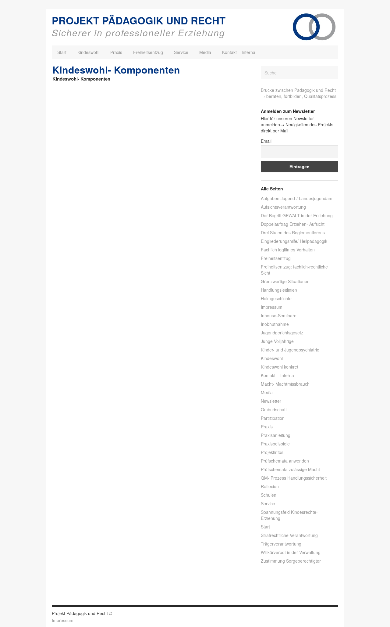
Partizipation (273, 418)
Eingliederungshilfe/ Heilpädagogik (294, 241)
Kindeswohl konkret (279, 367)
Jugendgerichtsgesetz (282, 333)
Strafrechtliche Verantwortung (289, 535)
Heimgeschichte (276, 298)
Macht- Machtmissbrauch (285, 384)
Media (205, 52)
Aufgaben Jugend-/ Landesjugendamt (297, 198)
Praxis (116, 52)
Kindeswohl (88, 52)
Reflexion (270, 486)
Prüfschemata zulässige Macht (290, 469)
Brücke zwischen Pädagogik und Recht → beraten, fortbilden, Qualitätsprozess (298, 93)
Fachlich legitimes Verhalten (288, 250)
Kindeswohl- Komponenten (81, 78)
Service (181, 52)
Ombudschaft (274, 409)
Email (266, 141)
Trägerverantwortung (281, 544)
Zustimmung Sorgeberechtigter (291, 561)
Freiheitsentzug (148, 52)
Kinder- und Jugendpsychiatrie (290, 350)
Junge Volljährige (277, 341)
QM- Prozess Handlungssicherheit (294, 478)
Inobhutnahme (275, 324)
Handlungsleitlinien (279, 290)
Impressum (271, 307)
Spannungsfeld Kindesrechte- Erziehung (289, 515)
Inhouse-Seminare (278, 315)
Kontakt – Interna (238, 52)
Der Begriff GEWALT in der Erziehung (297, 215)
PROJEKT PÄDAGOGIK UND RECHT (138, 20)
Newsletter (271, 401)
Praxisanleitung (275, 435)
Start (61, 52)
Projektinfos (272, 452)
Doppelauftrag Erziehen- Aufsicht (292, 224)
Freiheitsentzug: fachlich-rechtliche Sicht (294, 270)
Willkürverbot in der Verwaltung (291, 552)
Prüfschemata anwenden (285, 461)
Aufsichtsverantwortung (283, 207)
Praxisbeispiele (275, 444)
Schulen (268, 495)
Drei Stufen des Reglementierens (293, 232)
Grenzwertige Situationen (285, 281)
